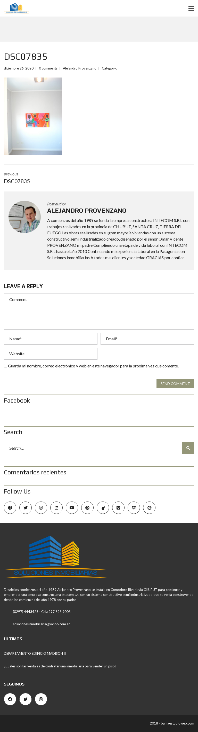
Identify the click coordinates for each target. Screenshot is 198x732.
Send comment (175, 383)
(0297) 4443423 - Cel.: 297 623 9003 (42, 612)
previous (17, 177)
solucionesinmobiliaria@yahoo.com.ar (41, 624)
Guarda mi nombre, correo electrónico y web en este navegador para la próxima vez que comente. (93, 365)
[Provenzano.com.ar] (14, 8)
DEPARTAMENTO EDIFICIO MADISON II (35, 653)
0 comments (48, 68)
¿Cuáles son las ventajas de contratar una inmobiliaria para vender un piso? (60, 666)
